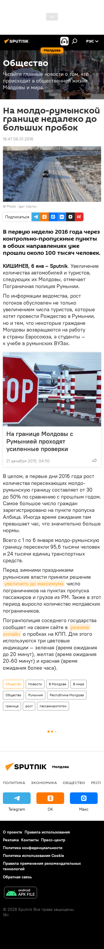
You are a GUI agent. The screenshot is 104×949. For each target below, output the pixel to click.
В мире (78, 684)
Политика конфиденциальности (32, 847)
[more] (94, 460)
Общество (13, 684)
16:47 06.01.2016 (18, 139)
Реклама (11, 839)
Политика (14, 782)
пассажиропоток (53, 706)
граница (11, 706)
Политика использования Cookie (33, 855)
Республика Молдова (67, 695)
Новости (35, 684)
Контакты (30, 839)
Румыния (35, 695)
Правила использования (47, 832)
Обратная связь (17, 877)
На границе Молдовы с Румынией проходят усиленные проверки (39, 441)
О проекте (12, 832)
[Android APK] (20, 893)
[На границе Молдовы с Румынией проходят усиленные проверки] (52, 389)
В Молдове (57, 684)
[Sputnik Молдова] (17, 43)
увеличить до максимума (34, 583)
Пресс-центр (53, 839)
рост (29, 706)
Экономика (44, 782)
